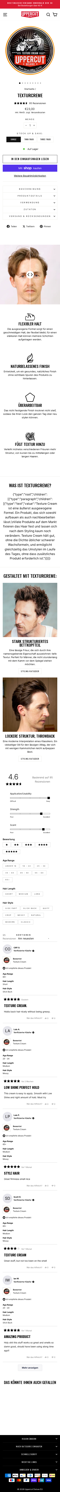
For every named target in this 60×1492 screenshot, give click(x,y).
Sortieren (23, 935)
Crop (8, 915)
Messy (21, 915)
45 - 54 (24, 873)
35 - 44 (9, 873)
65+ (7, 880)
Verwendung (30, 202)
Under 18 (10, 866)
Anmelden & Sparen (29, 1469)
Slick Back (30, 908)
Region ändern (29, 1438)
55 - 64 (39, 873)
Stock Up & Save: (30, 133)
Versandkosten (38, 112)
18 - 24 (27, 866)
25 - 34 (41, 866)
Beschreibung (30, 189)
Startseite (29, 89)
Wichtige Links (29, 1462)
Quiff (46, 908)
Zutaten (30, 209)
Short (9, 894)
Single (14, 139)
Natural (36, 915)
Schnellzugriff (29, 1454)
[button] (30, 103)
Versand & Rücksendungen (30, 216)
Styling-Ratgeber (30, 671)
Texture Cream (19, 962)
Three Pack (45, 139)
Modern (10, 922)
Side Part (11, 908)
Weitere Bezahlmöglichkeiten (30, 175)
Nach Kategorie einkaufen (29, 1446)
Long (37, 894)
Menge (30, 119)
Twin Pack (29, 139)
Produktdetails (30, 196)
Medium (23, 894)
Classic (26, 922)
